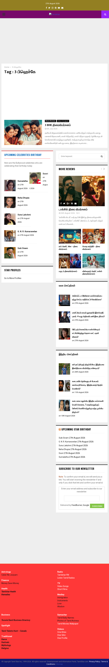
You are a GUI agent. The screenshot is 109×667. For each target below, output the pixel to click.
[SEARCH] (102, 156)
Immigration (62, 597)
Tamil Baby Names (65, 618)
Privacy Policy (94, 662)
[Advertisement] (54, 41)
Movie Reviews (50, 121)
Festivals (5, 642)
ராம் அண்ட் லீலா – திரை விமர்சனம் (68, 248)
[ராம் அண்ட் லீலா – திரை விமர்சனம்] (70, 236)
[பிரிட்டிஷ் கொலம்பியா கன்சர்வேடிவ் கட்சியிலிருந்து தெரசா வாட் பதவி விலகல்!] (64, 339)
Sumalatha (23, 181)
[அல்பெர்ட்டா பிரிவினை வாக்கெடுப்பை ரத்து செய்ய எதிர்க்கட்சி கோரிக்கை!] (64, 305)
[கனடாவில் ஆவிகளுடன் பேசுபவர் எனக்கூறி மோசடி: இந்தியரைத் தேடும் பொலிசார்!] (64, 391)
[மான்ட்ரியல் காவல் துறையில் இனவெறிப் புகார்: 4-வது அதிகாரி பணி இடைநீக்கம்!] (64, 322)
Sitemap (59, 664)
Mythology (6, 645)
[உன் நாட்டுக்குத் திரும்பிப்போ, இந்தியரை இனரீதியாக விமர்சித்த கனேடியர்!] (64, 374)
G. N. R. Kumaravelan (27, 231)
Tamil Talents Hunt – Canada (14, 631)
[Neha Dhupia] (10, 207)
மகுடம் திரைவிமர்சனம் (68, 271)
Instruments (62, 600)
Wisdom (60, 606)
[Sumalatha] (10, 190)
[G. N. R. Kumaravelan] (10, 241)
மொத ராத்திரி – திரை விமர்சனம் (91, 248)
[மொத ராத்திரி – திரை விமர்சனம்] (93, 236)
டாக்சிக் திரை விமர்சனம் (73, 209)
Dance (4, 639)
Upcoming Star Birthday (76, 429)
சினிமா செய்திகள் (63, 121)
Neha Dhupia (23, 198)
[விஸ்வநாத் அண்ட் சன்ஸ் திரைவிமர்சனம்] (93, 261)
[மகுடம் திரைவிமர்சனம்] (70, 261)
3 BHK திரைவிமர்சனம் (58, 125)
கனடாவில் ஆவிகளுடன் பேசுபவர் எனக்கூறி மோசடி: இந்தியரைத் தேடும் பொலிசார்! (87, 385)
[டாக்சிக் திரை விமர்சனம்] (82, 191)
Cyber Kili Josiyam (9, 575)
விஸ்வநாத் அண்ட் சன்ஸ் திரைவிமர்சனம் (92, 272)
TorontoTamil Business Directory (15, 620)
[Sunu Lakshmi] (10, 224)
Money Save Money (10, 583)
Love (59, 603)
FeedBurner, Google (80, 505)
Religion (5, 648)
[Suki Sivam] (10, 258)
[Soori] (35, 183)
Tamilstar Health (8, 591)
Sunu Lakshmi (24, 215)
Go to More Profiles (12, 278)
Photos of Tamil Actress (68, 621)
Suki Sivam (23, 248)
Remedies (5, 594)
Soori (45, 174)
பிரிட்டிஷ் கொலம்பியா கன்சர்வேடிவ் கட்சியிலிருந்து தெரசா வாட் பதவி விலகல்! (86, 333)
